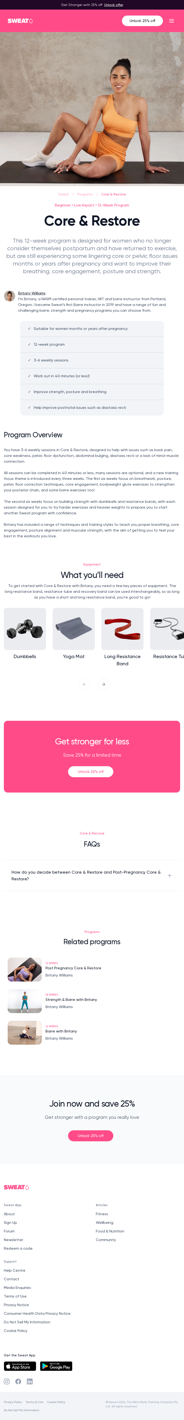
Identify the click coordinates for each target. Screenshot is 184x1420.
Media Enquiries (17, 1287)
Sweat (63, 194)
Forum (9, 1231)
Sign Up (10, 1222)
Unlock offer (113, 5)
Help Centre (14, 1270)
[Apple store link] (20, 1366)
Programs (85, 194)
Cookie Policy (15, 1330)
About (9, 1214)
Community (106, 1239)
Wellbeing (104, 1222)
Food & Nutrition (110, 1231)
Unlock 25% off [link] (91, 771)
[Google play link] (56, 1366)
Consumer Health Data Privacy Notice (37, 1313)
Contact (11, 1279)
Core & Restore (113, 194)
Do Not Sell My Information (27, 1322)
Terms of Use (15, 1296)
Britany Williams (32, 293)
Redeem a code (18, 1248)
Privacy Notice (16, 1305)
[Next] (103, 684)
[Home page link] (20, 21)
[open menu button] (171, 21)
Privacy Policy (13, 1402)
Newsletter (13, 1239)
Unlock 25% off (142, 20)
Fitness (102, 1214)
